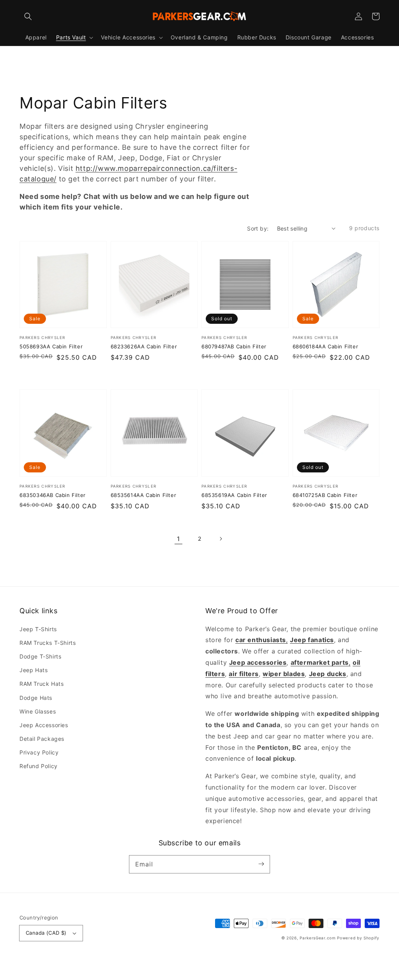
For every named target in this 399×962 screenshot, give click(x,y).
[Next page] (220, 538)
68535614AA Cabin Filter (144, 495)
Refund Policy (38, 766)
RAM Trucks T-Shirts (47, 642)
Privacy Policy (38, 752)
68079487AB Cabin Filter (234, 346)
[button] (28, 16)
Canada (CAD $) (46, 933)
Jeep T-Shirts (38, 629)
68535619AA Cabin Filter (234, 495)
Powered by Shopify (358, 937)
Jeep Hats (33, 670)
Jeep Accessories (43, 725)
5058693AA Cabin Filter (51, 346)
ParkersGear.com (318, 937)
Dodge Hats (35, 697)
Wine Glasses (37, 711)
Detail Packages (41, 738)
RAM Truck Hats (41, 683)
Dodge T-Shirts (40, 656)
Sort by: (257, 228)
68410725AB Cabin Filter (325, 495)
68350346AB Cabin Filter (52, 495)
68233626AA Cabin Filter (144, 346)
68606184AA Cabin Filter (325, 346)
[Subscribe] (261, 864)
